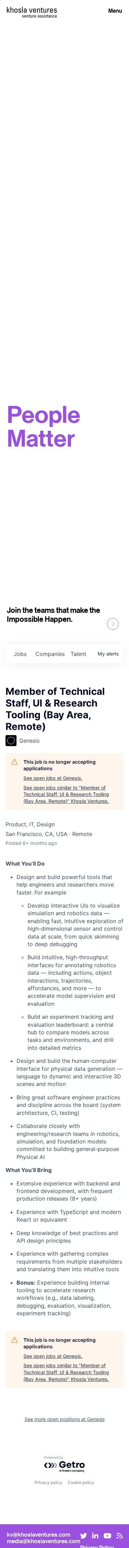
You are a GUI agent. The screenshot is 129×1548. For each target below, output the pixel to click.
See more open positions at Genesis (64, 1419)
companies (50, 653)
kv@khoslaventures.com (38, 1534)
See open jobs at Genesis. (53, 778)
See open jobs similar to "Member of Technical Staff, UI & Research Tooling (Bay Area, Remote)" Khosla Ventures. (66, 794)
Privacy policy (48, 1482)
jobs (20, 653)
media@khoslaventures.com (43, 1541)
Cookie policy (81, 1482)
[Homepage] (32, 10)
